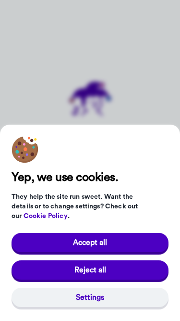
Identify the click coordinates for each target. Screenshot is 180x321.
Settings (90, 297)
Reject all (90, 270)
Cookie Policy (46, 216)
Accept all (90, 242)
